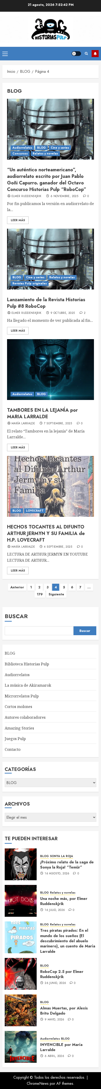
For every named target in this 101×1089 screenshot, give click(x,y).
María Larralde (23, 423)
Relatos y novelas (45, 153)
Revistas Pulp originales (29, 283)
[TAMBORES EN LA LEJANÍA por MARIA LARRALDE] (50, 369)
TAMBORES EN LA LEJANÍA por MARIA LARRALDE (42, 413)
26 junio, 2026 (55, 983)
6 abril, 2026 (54, 1056)
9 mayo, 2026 (54, 1020)
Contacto (12, 749)
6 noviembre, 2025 (64, 196)
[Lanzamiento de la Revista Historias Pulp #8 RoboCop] (50, 259)
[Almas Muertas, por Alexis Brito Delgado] (21, 1010)
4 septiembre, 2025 (58, 547)
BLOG (41, 148)
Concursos (20, 153)
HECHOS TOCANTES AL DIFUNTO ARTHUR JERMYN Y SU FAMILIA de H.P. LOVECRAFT (46, 533)
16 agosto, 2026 (57, 874)
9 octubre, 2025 (62, 313)
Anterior (17, 587)
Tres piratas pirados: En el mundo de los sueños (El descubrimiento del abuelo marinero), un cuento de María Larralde (67, 941)
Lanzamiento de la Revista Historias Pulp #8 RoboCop (46, 303)
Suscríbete (95, 53)
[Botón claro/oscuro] (76, 53)
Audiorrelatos (22, 148)
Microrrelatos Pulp (22, 696)
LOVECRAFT (35, 511)
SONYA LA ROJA (61, 856)
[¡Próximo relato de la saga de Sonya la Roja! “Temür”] (21, 864)
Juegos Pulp (15, 738)
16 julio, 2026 (55, 910)
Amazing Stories (19, 728)
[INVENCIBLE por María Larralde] (21, 1047)
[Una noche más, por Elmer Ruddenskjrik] (21, 901)
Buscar (16, 616)
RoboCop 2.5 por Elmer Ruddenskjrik (61, 974)
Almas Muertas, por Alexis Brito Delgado (64, 1010)
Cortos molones (18, 706)
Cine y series (60, 148)
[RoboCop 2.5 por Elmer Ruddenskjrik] (21, 974)
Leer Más (18, 220)
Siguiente (56, 594)
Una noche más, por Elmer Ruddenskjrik (63, 901)
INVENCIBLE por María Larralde (61, 1047)
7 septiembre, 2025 (58, 423)
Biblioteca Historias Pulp (27, 664)
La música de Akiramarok (28, 685)
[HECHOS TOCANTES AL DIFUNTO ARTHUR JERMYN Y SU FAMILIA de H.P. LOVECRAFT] (50, 486)
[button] (5, 53)
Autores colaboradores (25, 717)
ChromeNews (38, 1083)
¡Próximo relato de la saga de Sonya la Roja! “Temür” (67, 864)
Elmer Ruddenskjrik (26, 196)
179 (40, 594)
